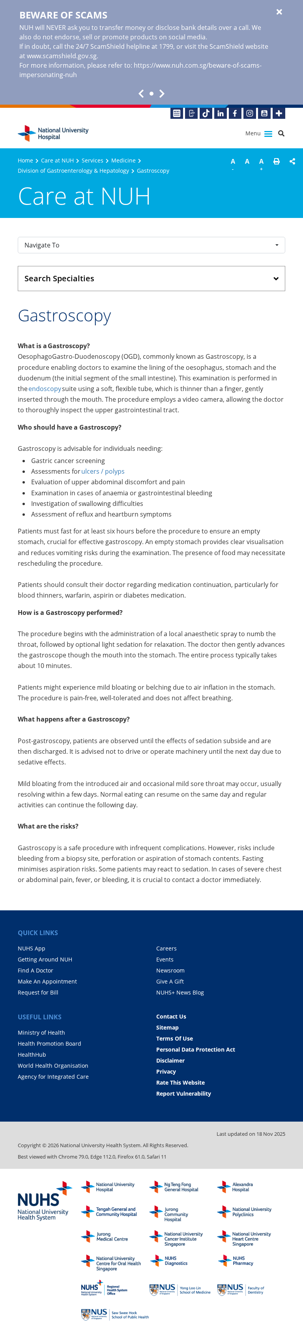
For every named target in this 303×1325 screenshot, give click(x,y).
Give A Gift (170, 981)
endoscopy (44, 388)
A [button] (233, 164)
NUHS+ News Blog (180, 992)
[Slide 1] (151, 94)
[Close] (279, 12)
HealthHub (32, 1054)
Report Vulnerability (183, 1093)
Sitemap (167, 1027)
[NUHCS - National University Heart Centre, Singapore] (251, 1238)
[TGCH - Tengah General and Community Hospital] (115, 1213)
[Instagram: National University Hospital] (249, 113)
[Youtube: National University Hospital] (264, 113)
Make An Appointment (47, 981)
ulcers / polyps (103, 471)
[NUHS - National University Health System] (45, 1201)
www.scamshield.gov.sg (62, 56)
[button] (276, 166)
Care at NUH (57, 160)
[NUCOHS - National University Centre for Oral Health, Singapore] (115, 1263)
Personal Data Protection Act (195, 1049)
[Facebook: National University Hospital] (235, 113)
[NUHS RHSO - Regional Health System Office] (115, 1287)
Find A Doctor (35, 970)
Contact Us (171, 1016)
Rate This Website (180, 1082)
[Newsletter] (176, 113)
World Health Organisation (53, 1065)
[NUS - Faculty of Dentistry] (251, 1287)
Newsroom (170, 970)
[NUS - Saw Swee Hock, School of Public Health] (115, 1312)
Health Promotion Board (49, 1043)
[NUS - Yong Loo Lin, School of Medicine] (183, 1287)
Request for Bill (38, 992)
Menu (253, 133)
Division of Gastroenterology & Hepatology (73, 170)
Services (92, 160)
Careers (166, 948)
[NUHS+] (279, 113)
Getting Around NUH (45, 959)
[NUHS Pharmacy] (251, 1263)
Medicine (123, 160)
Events (165, 959)
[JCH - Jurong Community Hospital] (183, 1213)
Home (25, 160)
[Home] (115, 1189)
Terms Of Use (174, 1038)
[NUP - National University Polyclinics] (251, 1213)
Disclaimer (170, 1060)
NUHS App (31, 948)
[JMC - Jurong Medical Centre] (115, 1238)
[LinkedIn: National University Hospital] (220, 113)
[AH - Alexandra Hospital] (251, 1189)
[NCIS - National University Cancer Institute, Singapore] (183, 1238)
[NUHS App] (191, 113)
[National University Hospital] (53, 133)
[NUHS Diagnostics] (183, 1263)
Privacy (166, 1071)
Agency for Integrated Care (53, 1076)
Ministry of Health (41, 1032)
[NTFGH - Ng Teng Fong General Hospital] (183, 1189)
